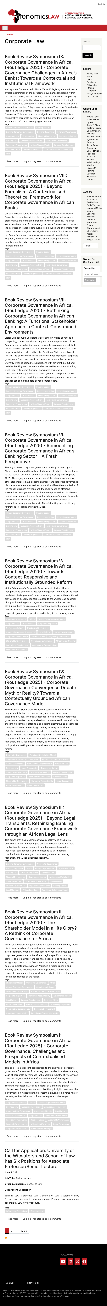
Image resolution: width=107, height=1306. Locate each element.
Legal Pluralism (12, 890)
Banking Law (11, 141)
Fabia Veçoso (93, 205)
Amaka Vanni (93, 116)
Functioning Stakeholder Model (44, 1013)
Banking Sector (42, 127)
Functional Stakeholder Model (43, 755)
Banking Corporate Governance (19, 132)
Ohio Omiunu (93, 96)
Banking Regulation (45, 132)
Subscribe (89, 268)
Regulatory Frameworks (16, 145)
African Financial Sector (41, 145)
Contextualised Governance (18, 1111)
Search (88, 55)
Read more (12, 161)
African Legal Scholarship (60, 877)
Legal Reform (44, 632)
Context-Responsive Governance (20, 632)
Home (10, 34)
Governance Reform (67, 136)
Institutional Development (17, 645)
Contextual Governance (16, 772)
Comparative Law (13, 881)
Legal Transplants (29, 768)
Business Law (29, 136)
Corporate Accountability (31, 141)
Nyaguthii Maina (94, 208)
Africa (32, 619)
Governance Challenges (41, 1128)
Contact (9, 1282)
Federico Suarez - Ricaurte (91, 157)
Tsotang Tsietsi (94, 128)
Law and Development (64, 145)
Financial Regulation (46, 136)
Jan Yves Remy (94, 136)
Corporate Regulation (47, 623)
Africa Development (14, 785)
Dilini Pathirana (94, 151)
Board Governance (14, 1004)
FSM (8, 154)
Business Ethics (13, 149)
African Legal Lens (30, 890)
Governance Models (15, 764)
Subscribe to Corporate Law (6, 1238)
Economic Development (16, 649)
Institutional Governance (56, 141)
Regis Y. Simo (93, 125)
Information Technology (16, 1211)
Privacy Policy (32, 1282)
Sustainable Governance (41, 641)
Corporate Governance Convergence (22, 759)
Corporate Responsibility (16, 1013)
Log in (101, 4)
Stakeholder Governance (17, 641)
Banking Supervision (32, 149)
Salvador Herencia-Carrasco (91, 176)
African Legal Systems (65, 641)
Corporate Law (12, 136)
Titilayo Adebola (94, 93)
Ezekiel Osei (92, 202)
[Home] (52, 16)
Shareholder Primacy (45, 987)
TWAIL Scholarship (35, 785)
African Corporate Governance (19, 127)
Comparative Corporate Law (44, 645)
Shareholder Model (14, 983)
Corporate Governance (16, 619)
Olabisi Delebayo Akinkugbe (92, 82)
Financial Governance (66, 132)
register (37, 161)
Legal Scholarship (64, 781)
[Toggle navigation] (5, 28)
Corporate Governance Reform (58, 149)
